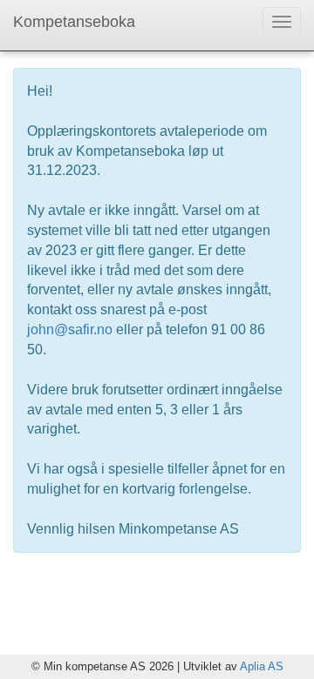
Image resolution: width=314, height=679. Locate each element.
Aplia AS (261, 666)
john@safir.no (70, 329)
